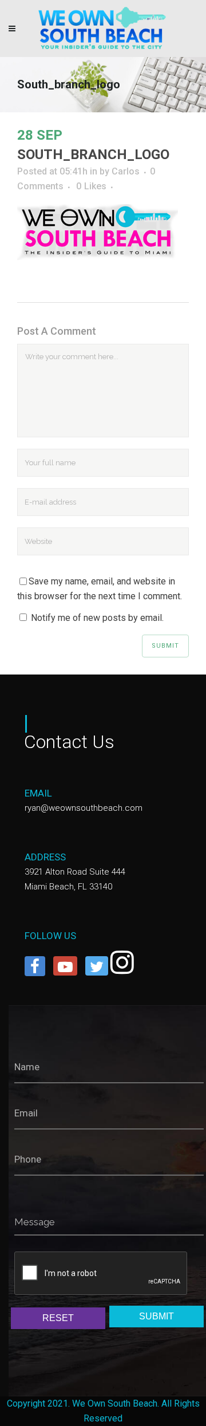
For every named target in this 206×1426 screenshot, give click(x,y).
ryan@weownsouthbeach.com (83, 808)
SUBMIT (156, 1316)
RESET (58, 1318)
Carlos (126, 171)
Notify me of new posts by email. (97, 617)
